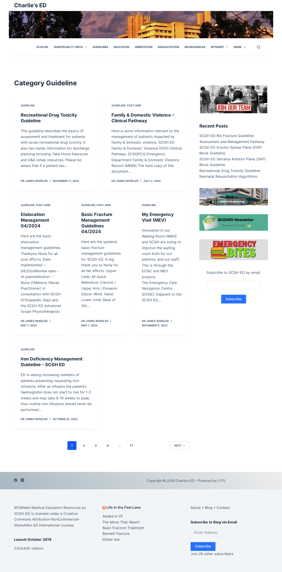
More (237, 47)
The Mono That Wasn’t (121, 522)
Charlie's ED (30, 5)
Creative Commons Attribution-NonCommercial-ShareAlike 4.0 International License (47, 519)
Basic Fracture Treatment (123, 528)
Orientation (143, 47)
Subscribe (203, 546)
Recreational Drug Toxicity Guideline (229, 170)
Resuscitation (168, 47)
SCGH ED (42, 47)
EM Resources (195, 47)
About (196, 507)
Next (177, 445)
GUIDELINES (100, 47)
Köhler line (111, 539)
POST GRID (134, 105)
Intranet (217, 47)
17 (131, 445)
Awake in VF (112, 516)
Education (121, 47)
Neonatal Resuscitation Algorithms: (228, 176)
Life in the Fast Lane (123, 507)
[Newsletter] (233, 99)
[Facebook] (15, 480)
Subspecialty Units (68, 47)
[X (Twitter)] (22, 480)
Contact (223, 507)
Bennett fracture (116, 533)
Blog (208, 507)
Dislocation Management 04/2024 (35, 220)
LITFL (221, 481)
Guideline (28, 105)
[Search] (258, 47)
